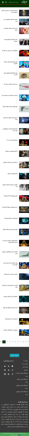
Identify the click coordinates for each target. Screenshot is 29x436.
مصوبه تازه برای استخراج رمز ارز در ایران (10, 20)
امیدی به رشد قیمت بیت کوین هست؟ (9, 95)
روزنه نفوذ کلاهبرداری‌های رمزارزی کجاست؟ (10, 73)
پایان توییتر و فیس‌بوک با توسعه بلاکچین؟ (10, 62)
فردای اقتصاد (14, 2)
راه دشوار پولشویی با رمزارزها (11, 151)
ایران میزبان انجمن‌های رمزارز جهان (10, 307)
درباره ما (26, 361)
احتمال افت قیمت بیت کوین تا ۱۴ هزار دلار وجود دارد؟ (9, 11)
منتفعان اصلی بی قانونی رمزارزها (10, 296)
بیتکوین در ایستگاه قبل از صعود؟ (10, 330)
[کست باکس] (12, 374)
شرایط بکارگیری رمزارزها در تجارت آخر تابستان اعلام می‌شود (10, 241)
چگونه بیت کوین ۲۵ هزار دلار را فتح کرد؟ (10, 185)
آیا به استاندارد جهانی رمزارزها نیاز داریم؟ (10, 29)
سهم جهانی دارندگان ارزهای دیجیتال (10, 106)
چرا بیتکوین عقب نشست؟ (12, 140)
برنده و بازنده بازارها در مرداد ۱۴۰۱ (10, 84)
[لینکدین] (9, 366)
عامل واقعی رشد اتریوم (12, 173)
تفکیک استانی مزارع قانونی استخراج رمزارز (9, 252)
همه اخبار (25, 367)
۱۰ (9, 342)
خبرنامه (26, 370)
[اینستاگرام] (12, 370)
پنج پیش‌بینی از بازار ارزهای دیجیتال (10, 229)
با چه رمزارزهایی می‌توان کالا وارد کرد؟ (9, 207)
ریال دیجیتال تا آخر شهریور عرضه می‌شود (10, 40)
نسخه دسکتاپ (14, 355)
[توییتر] (9, 370)
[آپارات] (5, 370)
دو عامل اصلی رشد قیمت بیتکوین (10, 162)
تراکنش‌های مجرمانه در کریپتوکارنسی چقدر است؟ (9, 129)
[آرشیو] (5, 374)
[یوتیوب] (5, 366)
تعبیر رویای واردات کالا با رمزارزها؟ (10, 196)
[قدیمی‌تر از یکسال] (24, 13)
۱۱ (6, 342)
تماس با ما (25, 364)
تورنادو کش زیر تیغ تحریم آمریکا (10, 218)
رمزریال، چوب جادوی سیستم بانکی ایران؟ (10, 118)
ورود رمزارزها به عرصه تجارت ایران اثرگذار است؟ (10, 263)
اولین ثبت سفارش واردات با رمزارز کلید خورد (9, 286)
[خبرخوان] (9, 374)
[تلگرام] (12, 366)
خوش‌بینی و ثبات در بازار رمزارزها (10, 274)
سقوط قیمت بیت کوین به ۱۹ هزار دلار (9, 50)
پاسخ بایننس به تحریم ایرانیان (11, 319)
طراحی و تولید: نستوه (14, 435)
